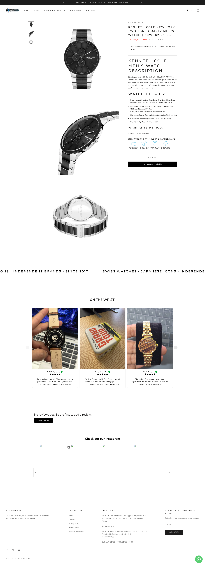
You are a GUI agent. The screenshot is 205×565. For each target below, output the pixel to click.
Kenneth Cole (135, 23)
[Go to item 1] (31, 25)
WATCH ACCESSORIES (54, 10)
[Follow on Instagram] (13, 550)
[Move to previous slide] (28, 347)
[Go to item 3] (31, 42)
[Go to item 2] (31, 33)
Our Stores (76, 10)
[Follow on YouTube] (19, 550)
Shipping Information (76, 531)
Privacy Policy (74, 523)
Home (26, 10)
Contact (90, 10)
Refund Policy (74, 527)
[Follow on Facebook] (7, 550)
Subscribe (174, 532)
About (71, 516)
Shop (36, 10)
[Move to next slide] (176, 347)
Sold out (153, 157)
